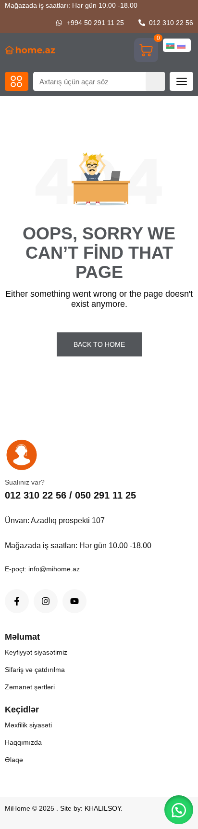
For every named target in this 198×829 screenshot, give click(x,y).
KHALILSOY (103, 808)
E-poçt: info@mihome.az (42, 569)
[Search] (155, 81)
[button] (16, 81)
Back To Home (99, 344)
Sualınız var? (25, 482)
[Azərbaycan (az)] (170, 45)
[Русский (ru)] (181, 45)
